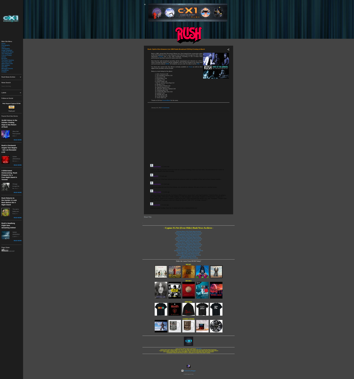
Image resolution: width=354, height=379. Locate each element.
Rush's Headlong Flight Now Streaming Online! (8, 225)
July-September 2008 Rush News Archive (188, 246)
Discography (5, 45)
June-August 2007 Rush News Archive (188, 252)
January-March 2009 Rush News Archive (188, 243)
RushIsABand (166, 100)
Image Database (6, 50)
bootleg (161, 56)
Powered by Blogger (190, 370)
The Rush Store (6, 62)
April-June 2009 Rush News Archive (188, 241)
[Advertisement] (188, 358)
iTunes (190, 67)
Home (3, 43)
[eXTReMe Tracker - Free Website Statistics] (188, 367)
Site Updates (5, 65)
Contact (4, 72)
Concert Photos (6, 55)
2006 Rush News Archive (188, 256)
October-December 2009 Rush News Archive (188, 239)
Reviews (4, 58)
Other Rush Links (7, 63)
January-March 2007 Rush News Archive (188, 255)
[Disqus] (188, 137)
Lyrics (3, 47)
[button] (228, 49)
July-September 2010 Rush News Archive (188, 234)
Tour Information (6, 53)
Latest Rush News (7, 52)
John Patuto (198, 348)
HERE (167, 64)
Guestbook (5, 70)
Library (3, 57)
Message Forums (7, 68)
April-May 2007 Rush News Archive (188, 253)
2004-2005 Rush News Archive (189, 258)
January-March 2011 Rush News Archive (188, 231)
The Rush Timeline (7, 60)
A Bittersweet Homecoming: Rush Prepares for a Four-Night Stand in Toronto (9, 175)
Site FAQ (4, 67)
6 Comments (165, 107)
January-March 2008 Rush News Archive (188, 249)
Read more (18, 140)
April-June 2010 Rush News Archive (188, 236)
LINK (198, 64)
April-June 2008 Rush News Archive (188, 247)
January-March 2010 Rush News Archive (188, 237)
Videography (5, 48)
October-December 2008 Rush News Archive (188, 244)
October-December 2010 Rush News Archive (188, 233)
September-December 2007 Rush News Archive (189, 250)
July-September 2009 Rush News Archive (188, 240)
